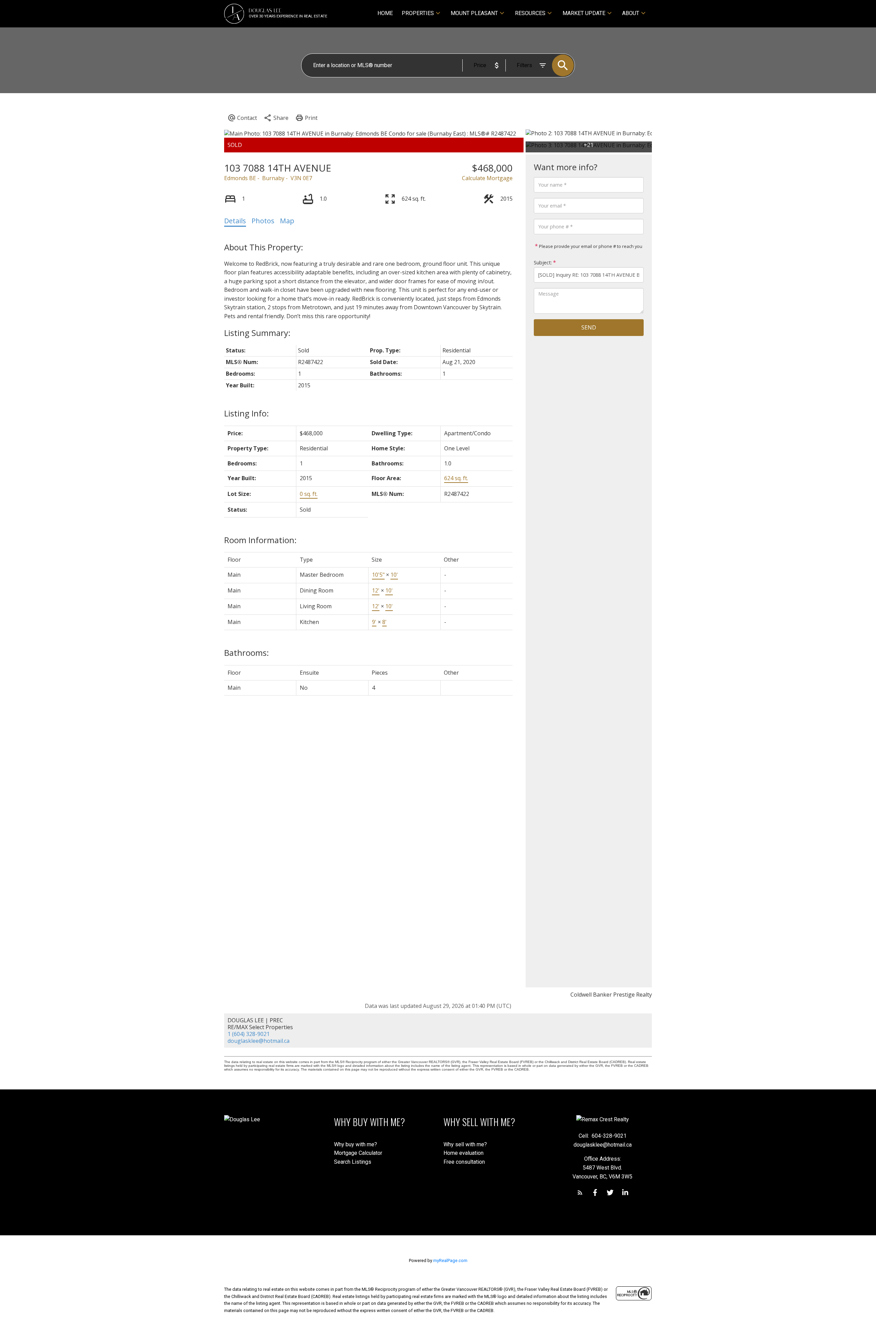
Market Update (584, 13)
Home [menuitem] (385, 13)
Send (588, 327)
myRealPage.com (450, 1260)
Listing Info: (246, 413)
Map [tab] (287, 220)
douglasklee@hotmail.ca (258, 1041)
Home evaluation (463, 1153)
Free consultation (464, 1162)
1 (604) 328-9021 (249, 1034)
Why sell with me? (465, 1144)
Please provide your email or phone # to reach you (590, 246)
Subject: (543, 262)
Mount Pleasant (474, 13)
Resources (530, 13)
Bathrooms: (246, 652)
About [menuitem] (630, 13)
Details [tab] (235, 220)
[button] (580, 1192)
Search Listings (352, 1162)
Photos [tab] (263, 220)
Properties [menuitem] (418, 13)
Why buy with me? (355, 1144)
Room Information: (260, 540)
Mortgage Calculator (358, 1153)
